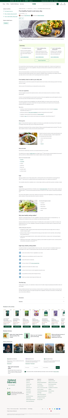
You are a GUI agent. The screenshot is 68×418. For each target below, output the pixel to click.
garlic (26, 116)
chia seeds (22, 161)
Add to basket (7, 326)
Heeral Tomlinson (41, 15)
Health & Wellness (14, 4)
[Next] (64, 315)
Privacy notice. (56, 371)
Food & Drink (29, 8)
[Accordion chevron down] (63, 298)
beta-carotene (40, 114)
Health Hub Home (22, 8)
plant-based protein (43, 188)
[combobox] (49, 4)
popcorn (42, 143)
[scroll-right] (64, 348)
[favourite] (11, 310)
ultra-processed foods (35, 263)
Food (35, 8)
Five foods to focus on (9, 11)
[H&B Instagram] (7, 388)
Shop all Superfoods (42, 60)
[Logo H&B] (34, 4)
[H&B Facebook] (9, 388)
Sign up (57, 367)
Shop (4, 4)
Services (22, 4)
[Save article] (20, 18)
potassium (56, 109)
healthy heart (32, 153)
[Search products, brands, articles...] (58, 4)
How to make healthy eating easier (11, 16)
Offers (7, 4)
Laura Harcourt (27, 15)
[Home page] (34, 4)
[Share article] (22, 18)
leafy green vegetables (33, 112)
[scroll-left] (4, 348)
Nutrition (6, 23)
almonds (21, 159)
